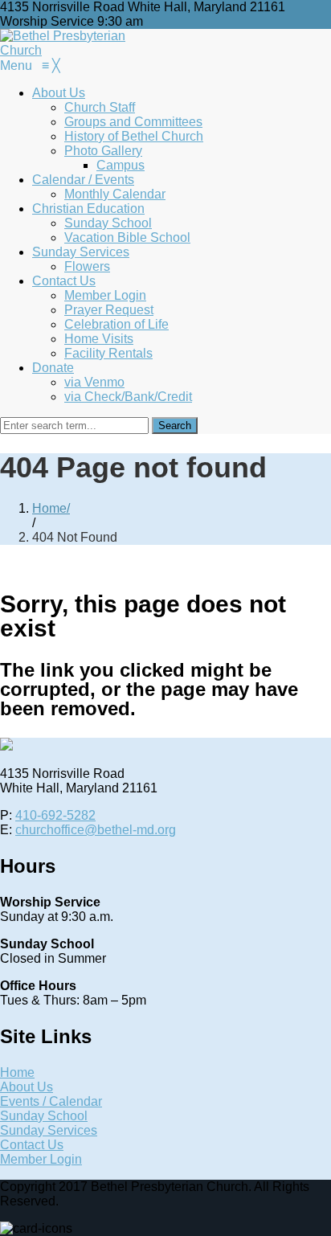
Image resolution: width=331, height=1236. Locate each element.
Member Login (41, 1159)
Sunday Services (48, 1130)
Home (49, 508)
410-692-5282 (55, 815)
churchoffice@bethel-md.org (95, 830)
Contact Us (31, 1145)
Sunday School (44, 1116)
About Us (26, 1087)
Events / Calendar (51, 1101)
